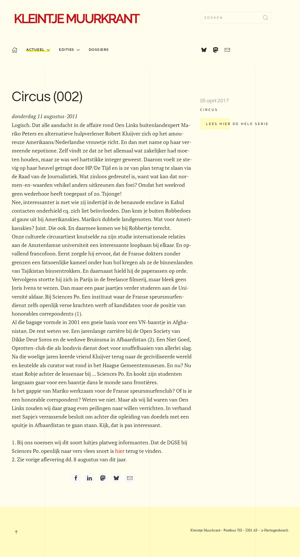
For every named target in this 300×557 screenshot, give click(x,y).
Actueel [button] (35, 50)
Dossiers (99, 50)
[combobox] (236, 17)
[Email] (130, 478)
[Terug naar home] (76, 17)
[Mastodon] (103, 478)
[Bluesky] (116, 478)
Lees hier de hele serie (237, 124)
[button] (16, 532)
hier (120, 450)
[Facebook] (76, 478)
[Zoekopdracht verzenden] (265, 17)
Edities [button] (66, 50)
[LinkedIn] (89, 478)
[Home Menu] (15, 50)
